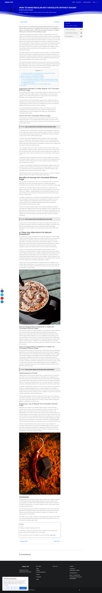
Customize (7, 588)
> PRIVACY (38, 574)
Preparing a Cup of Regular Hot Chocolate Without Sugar (35, 84)
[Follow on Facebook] (80, 590)
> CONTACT (38, 570)
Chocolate (30, 10)
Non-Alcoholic (87, 2)
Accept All (23, 588)
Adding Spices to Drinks (28, 82)
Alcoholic (78, 2)
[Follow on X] (82, 590)
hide (41, 70)
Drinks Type (24, 10)
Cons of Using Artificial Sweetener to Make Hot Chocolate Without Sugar (39, 81)
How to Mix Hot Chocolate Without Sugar (32, 74)
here (54, 535)
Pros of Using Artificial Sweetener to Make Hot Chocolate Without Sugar (39, 79)
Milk (94, 2)
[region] (15, 584)
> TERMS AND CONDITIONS (40, 572)
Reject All (15, 588)
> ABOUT (37, 579)
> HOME (37, 568)
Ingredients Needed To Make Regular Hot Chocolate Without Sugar (38, 73)
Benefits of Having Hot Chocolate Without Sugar (32, 76)
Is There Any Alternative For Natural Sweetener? (32, 77)
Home (73, 2)
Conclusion (23, 85)
